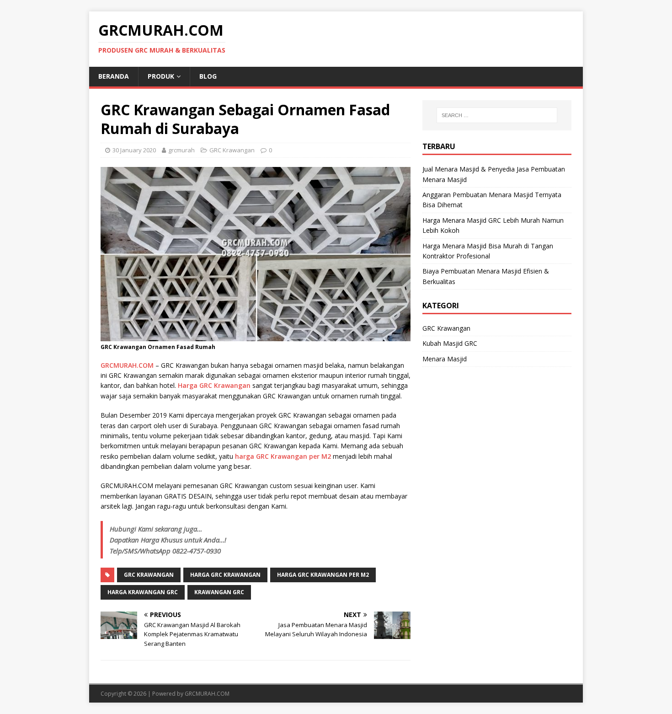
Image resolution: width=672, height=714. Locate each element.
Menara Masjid (444, 358)
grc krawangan (149, 575)
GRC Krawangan (232, 150)
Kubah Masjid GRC (449, 343)
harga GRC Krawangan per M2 (283, 456)
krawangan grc (219, 592)
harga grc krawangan (225, 575)
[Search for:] (497, 115)
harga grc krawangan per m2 (323, 575)
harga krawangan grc (142, 592)
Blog (208, 76)
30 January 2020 (134, 150)
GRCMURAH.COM (127, 365)
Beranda (113, 76)
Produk (161, 76)
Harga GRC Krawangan (214, 385)
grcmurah (181, 150)
